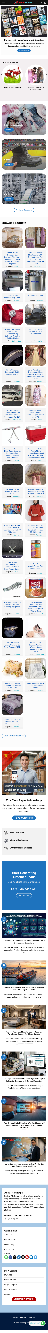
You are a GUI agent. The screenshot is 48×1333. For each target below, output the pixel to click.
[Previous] (1, 79)
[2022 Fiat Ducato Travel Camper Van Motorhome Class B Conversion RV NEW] (12, 395)
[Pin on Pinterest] (27, 1257)
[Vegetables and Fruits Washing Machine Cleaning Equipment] (12, 587)
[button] (3, 3)
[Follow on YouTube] (17, 1219)
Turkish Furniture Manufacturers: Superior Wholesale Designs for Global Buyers (24, 1033)
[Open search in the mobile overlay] (41, 3)
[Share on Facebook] (10, 1257)
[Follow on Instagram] (8, 1219)
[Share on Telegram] (35, 1257)
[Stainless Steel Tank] (35, 280)
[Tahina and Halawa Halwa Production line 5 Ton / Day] (12, 668)
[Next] (46, 79)
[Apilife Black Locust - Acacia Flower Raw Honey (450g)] (35, 549)
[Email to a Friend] (23, 1257)
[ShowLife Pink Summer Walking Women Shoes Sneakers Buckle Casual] (35, 628)
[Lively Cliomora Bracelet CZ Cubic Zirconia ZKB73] (12, 355)
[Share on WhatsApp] (6, 1257)
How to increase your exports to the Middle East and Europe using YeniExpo (24, 1165)
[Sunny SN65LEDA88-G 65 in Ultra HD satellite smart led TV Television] (12, 510)
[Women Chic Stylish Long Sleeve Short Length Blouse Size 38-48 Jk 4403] (35, 510)
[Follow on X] (11, 1219)
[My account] (45, 2)
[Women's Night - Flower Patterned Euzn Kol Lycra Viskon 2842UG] (35, 395)
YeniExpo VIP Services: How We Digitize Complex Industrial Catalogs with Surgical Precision (24, 1080)
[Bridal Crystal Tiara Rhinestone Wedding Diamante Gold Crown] (35, 474)
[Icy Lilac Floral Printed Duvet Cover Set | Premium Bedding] (12, 704)
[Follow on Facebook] (6, 1219)
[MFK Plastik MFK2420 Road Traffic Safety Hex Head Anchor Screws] (12, 548)
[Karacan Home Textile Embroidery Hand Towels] (35, 668)
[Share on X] (14, 1257)
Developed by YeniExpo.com (27, 1323)
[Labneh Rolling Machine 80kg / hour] (12, 280)
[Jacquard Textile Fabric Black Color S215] (12, 474)
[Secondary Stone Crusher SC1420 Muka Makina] (35, 314)
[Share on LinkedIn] (31, 1257)
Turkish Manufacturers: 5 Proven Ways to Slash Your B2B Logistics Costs (24, 989)
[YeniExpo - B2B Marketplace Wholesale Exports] (24, 2)
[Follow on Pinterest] (14, 1219)
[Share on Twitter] (19, 1257)
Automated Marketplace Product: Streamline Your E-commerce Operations (24, 942)
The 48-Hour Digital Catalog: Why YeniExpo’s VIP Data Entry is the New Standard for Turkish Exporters (24, 1125)
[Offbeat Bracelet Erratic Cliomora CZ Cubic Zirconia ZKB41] (12, 628)
